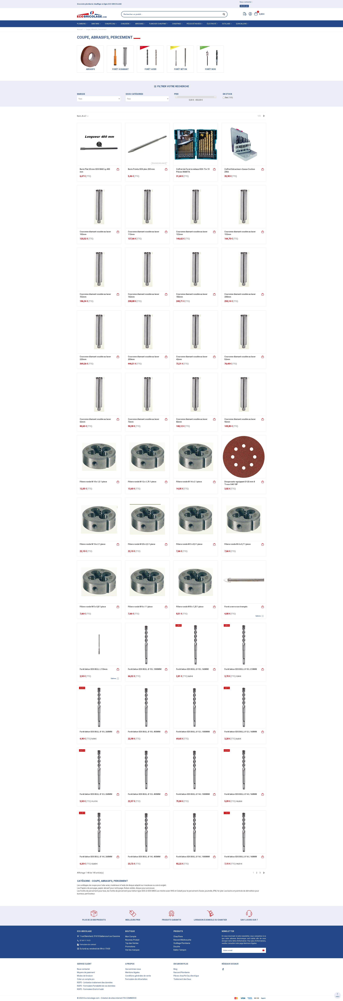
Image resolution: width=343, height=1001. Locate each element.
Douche (177, 946)
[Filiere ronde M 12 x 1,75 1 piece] (147, 456)
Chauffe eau (110, 24)
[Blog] (244, 14)
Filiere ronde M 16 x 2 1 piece (92, 544)
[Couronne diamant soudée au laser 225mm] (99, 331)
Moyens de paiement (86, 972)
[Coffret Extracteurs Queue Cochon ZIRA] (243, 144)
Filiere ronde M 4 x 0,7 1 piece (237, 544)
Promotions (130, 946)
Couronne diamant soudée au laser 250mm (143, 358)
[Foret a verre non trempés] (243, 581)
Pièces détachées (194, 24)
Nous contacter (83, 969)
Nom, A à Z (82, 116)
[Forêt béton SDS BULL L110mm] (99, 644)
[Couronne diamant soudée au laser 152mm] (99, 269)
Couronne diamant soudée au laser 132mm (240, 233)
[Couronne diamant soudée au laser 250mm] (147, 331)
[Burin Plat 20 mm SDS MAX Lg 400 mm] (99, 144)
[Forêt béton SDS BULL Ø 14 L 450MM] (147, 831)
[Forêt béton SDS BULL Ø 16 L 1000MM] (195, 831)
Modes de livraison (85, 976)
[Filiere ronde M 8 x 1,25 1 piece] (195, 581)
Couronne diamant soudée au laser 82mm (191, 420)
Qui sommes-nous (133, 969)
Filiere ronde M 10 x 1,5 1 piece (93, 482)
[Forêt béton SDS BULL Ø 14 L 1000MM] (195, 769)
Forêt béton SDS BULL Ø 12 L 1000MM (193, 732)
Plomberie (81, 24)
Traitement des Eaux (182, 979)
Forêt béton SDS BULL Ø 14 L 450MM (144, 857)
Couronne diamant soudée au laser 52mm (240, 358)
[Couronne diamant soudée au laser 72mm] (147, 394)
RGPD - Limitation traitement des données (95, 982)
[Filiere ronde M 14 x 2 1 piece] (195, 456)
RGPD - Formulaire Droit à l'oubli (90, 989)
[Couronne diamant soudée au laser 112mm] (147, 206)
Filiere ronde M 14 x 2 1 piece (189, 482)
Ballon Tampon (180, 950)
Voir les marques (132, 950)
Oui (229, 97)
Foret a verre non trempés (235, 607)
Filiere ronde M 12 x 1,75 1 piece (142, 482)
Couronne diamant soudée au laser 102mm (95, 233)
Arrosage (139, 24)
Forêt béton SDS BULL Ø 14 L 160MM (240, 794)
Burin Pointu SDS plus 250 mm (141, 169)
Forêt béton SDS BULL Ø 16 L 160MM (240, 857)
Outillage (226, 24)
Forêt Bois (210, 69)
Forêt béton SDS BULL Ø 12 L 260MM (96, 794)
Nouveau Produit (132, 940)
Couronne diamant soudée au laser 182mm (191, 295)
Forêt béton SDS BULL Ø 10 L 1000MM (144, 669)
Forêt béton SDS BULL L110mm (93, 669)
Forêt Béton (180, 69)
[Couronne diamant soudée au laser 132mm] (243, 206)
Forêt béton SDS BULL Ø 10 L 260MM (96, 732)
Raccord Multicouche (182, 940)
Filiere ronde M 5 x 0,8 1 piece (93, 607)
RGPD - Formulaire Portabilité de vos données (96, 986)
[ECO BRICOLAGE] (92, 14)
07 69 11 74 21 (85, 940)
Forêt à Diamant (120, 69)
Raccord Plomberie (182, 972)
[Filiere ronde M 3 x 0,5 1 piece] (195, 519)
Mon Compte (130, 936)
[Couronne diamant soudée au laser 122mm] (195, 206)
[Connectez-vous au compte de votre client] (250, 14)
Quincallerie (241, 24)
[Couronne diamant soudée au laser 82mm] (195, 394)
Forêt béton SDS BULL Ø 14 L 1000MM (193, 794)
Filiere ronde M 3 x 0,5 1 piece (189, 544)
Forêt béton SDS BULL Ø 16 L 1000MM (193, 857)
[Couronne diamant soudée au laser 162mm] (147, 269)
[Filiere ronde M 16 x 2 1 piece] (99, 519)
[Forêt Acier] (150, 56)
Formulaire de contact (88, 944)
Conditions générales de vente (138, 976)
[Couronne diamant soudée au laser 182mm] (195, 269)
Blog (175, 969)
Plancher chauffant (158, 24)
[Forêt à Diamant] (120, 56)
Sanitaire (95, 24)
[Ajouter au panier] (118, 169)
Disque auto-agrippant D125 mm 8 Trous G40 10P (239, 483)
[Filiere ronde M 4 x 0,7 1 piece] (243, 519)
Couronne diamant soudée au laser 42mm (191, 358)
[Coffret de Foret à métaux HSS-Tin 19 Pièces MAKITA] (195, 144)
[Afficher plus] (262, 606)
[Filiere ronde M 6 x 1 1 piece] (147, 581)
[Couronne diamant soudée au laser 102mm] (99, 206)
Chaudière (125, 24)
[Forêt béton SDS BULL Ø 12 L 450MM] (147, 769)
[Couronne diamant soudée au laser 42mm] (195, 331)
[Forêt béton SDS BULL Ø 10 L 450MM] (147, 706)
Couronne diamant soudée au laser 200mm (240, 295)
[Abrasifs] (90, 56)
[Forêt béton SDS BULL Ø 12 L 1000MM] (195, 706)
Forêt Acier (150, 69)
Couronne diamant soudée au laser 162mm (143, 295)
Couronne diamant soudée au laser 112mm (143, 233)
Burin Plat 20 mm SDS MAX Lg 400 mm (95, 170)
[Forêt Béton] (180, 56)
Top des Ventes (131, 943)
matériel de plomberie (93, 4)
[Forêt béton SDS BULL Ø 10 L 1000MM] (147, 644)
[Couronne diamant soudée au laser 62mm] (99, 394)
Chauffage (176, 24)
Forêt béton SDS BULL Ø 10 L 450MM (144, 732)
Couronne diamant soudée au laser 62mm (95, 420)
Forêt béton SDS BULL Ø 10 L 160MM (192, 669)
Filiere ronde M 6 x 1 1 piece (140, 607)
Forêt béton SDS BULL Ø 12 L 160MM (240, 732)
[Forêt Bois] (210, 56)
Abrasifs (90, 69)
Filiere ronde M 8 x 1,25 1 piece (189, 607)
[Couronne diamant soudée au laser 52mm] (243, 331)
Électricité (211, 24)
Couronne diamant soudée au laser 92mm (240, 420)
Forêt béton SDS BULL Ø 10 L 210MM (240, 669)
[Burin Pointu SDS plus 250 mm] (147, 144)
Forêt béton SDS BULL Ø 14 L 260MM (96, 857)
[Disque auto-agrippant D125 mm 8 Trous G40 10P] (243, 456)
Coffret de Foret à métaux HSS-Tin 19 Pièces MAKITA (192, 170)
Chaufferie (178, 936)
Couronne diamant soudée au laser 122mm (191, 233)
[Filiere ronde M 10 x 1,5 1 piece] (99, 456)
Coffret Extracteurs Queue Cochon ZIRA (239, 170)
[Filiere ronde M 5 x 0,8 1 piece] (99, 581)
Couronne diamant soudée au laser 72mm (143, 420)
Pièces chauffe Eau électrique (186, 976)
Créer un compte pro (85, 979)
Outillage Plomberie (182, 943)
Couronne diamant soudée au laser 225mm (95, 358)
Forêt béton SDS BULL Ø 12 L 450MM (144, 794)
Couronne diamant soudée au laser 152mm (95, 295)
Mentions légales (250, 943)
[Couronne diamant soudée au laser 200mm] (243, 269)
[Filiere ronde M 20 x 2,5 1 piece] (147, 519)
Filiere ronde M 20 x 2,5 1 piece (141, 544)
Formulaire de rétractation (136, 979)
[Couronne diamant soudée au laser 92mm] (243, 394)
